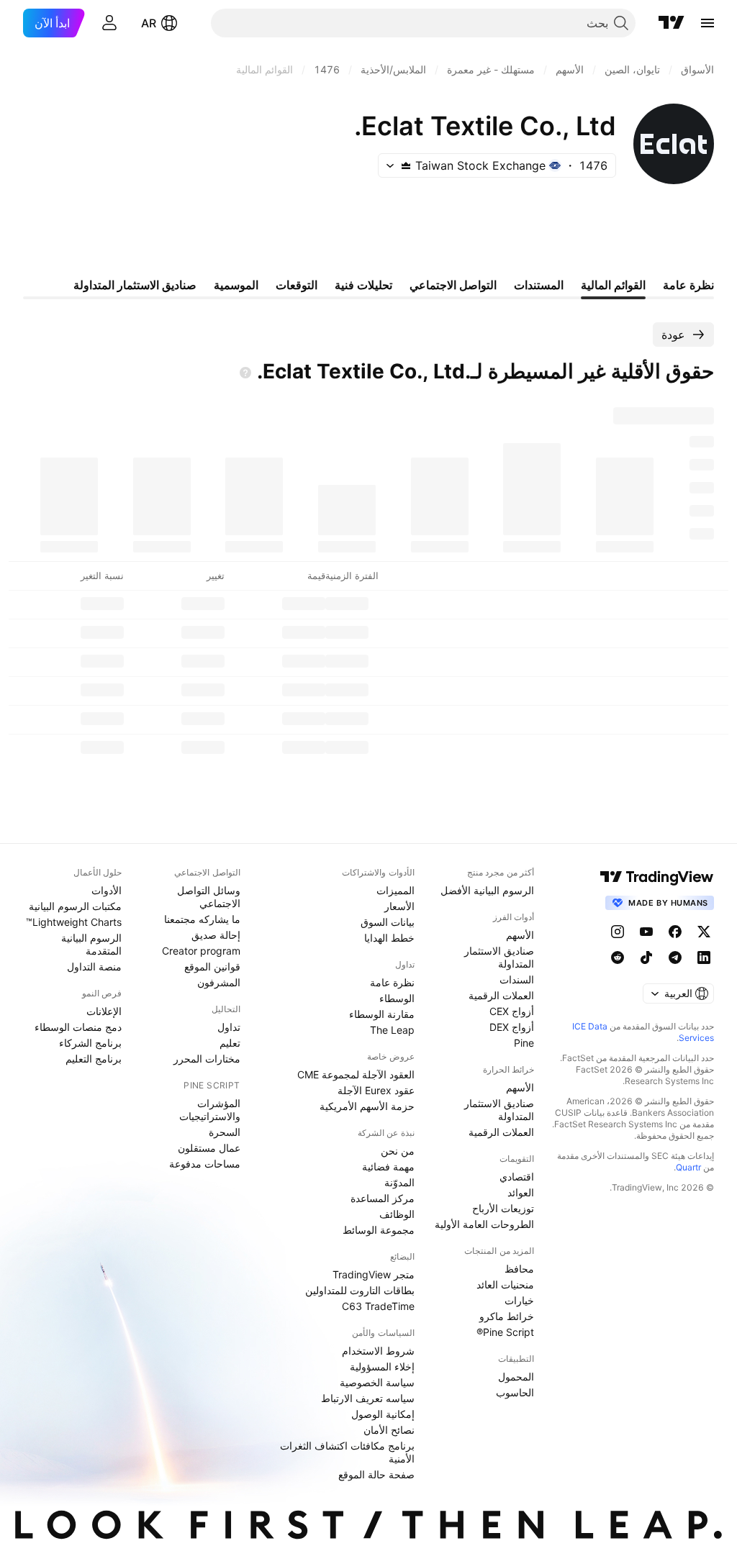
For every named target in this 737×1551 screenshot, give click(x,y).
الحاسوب (515, 1392)
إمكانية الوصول (383, 1414)
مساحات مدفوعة (204, 1163)
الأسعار (399, 906)
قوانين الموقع (212, 966)
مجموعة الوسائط (379, 1230)
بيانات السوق (388, 922)
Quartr (688, 1167)
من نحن (398, 1151)
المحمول (516, 1376)
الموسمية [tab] (236, 285)
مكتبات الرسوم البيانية (75, 906)
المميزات (395, 890)
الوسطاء (397, 998)
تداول (228, 1027)
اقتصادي (516, 1176)
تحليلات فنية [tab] (363, 285)
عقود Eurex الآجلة (376, 1090)
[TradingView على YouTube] (646, 932)
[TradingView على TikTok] (646, 957)
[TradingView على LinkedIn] (704, 957)
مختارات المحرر (206, 1058)
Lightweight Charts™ (74, 922)
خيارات (519, 1300)
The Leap (392, 1030)
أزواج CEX (511, 1011)
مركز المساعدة (383, 1198)
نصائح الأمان (389, 1430)
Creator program (201, 951)
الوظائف (397, 1214)
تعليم (230, 1043)
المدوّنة (399, 1182)
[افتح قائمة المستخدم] (109, 23)
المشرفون (218, 982)
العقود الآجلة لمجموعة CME (356, 1074)
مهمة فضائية (388, 1166)
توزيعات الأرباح (503, 1208)
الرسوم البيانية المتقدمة (91, 944)
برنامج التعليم (93, 1058)
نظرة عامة (392, 982)
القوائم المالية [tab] (613, 285)
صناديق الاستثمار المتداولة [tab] (134, 285)
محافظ (519, 1269)
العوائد (520, 1192)
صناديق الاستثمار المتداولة (499, 957)
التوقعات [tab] (296, 285)
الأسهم (520, 935)
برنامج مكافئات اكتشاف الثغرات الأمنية (347, 1452)
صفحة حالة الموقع (376, 1474)
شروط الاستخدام (378, 1351)
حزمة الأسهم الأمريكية (367, 1106)
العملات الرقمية (501, 995)
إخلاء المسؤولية (382, 1366)
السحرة (224, 1132)
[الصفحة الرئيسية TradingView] (671, 23)
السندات (516, 979)
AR (148, 23)
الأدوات (106, 890)
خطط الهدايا (389, 938)
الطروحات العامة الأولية (484, 1224)
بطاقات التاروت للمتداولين (360, 1290)
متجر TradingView (374, 1274)
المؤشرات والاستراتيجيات (209, 1109)
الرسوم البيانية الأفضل (487, 890)
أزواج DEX (511, 1027)
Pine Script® (505, 1332)
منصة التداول (94, 966)
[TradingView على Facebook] (675, 932)
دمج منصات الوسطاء (78, 1027)
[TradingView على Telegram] (675, 957)
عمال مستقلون (209, 1148)
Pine (524, 1043)
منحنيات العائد (505, 1284)
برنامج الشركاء (90, 1043)
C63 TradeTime (378, 1306)
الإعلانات (104, 1011)
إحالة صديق (215, 935)
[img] (405, 165)
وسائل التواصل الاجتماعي (208, 896)
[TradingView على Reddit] (617, 957)
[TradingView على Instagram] (617, 932)
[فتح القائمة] (707, 23)
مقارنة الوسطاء (382, 1014)
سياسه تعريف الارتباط (368, 1398)
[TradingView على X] (704, 932)
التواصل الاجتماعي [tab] (453, 285)
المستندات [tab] (539, 285)
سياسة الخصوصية (377, 1382)
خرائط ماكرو (506, 1316)
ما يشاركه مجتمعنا (202, 919)
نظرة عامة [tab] (688, 285)
